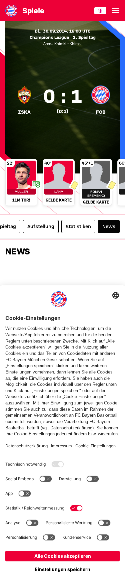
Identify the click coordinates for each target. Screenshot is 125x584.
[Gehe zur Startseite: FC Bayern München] (11, 11)
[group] (62, 183)
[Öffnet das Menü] (116, 11)
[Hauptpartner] (100, 10)
